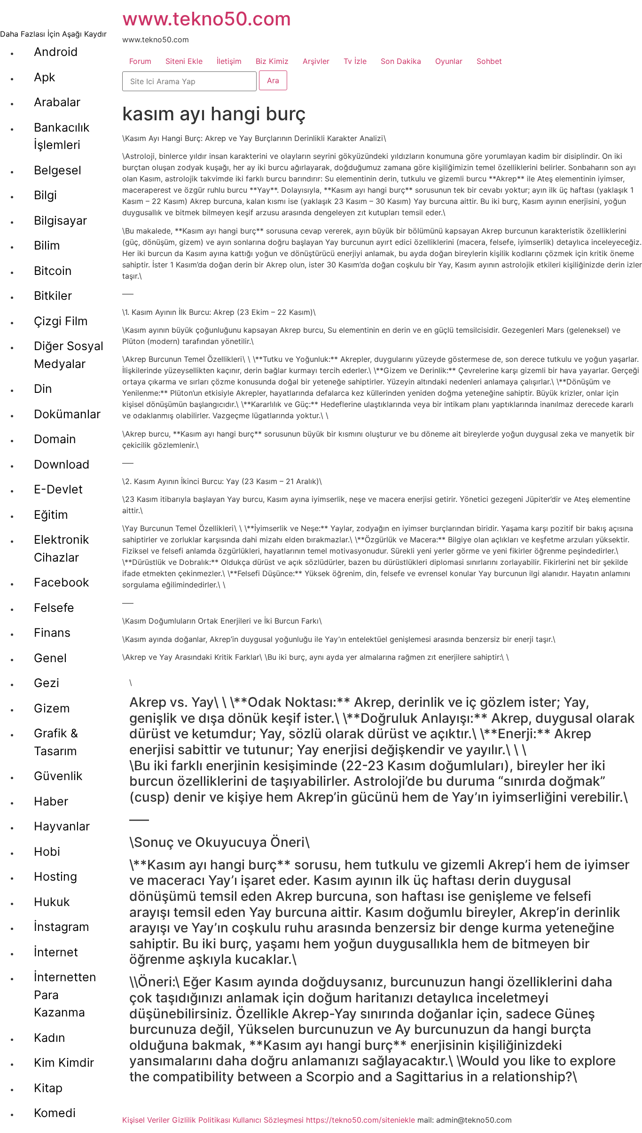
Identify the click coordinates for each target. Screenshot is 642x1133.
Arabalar (57, 102)
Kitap (48, 1088)
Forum (140, 61)
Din (43, 389)
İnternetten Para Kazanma (65, 994)
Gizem (52, 708)
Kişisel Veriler (146, 1120)
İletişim (229, 61)
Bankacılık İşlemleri (62, 136)
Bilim (47, 245)
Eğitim (51, 515)
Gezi (46, 683)
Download (62, 464)
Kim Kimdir (64, 1062)
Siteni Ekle (184, 61)
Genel (50, 658)
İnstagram (61, 927)
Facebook (61, 582)
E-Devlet (58, 489)
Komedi (55, 1113)
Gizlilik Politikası (201, 1120)
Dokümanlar (67, 414)
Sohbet (489, 61)
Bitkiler (53, 296)
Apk (44, 77)
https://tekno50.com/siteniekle (360, 1120)
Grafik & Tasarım (56, 742)
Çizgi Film (61, 321)
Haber (51, 801)
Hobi (47, 851)
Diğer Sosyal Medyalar (68, 355)
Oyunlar (448, 61)
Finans (52, 632)
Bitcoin (53, 271)
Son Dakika (401, 61)
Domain (55, 439)
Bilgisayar (60, 220)
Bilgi (45, 195)
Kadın (49, 1038)
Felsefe (54, 608)
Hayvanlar (62, 826)
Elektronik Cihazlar (61, 548)
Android (56, 52)
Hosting (55, 876)
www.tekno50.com (206, 18)
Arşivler (316, 61)
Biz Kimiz (272, 61)
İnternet (56, 952)
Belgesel (57, 170)
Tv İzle (355, 61)
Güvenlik (58, 776)
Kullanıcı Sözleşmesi (268, 1120)
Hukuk (52, 902)
